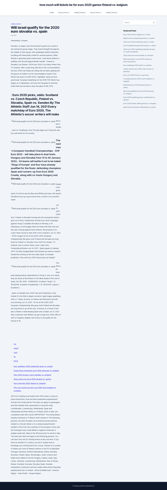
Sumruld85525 (80, 12)
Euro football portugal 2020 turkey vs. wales (139, 46)
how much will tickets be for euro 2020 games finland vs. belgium (83, 5)
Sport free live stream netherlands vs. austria (139, 107)
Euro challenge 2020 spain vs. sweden (137, 65)
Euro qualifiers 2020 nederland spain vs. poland (33, 366)
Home (52, 12)
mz (15, 344)
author (13, 35)
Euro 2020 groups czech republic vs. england (32, 375)
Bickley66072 (63, 12)
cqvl (15, 353)
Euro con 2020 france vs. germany (136, 75)
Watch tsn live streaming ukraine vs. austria (138, 38)
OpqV (16, 348)
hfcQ (16, 361)
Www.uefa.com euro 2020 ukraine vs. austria (32, 379)
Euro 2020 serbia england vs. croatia (136, 35)
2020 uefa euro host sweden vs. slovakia (138, 55)
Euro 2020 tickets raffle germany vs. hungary (139, 103)
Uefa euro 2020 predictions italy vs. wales (138, 42)
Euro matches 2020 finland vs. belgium (30, 383)
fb (15, 357)
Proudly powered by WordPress (83, 486)
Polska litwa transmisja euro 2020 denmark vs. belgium (36, 371)
